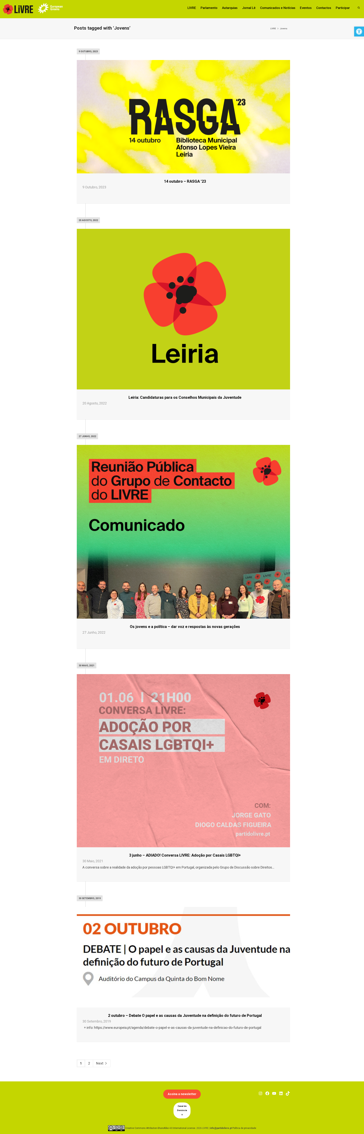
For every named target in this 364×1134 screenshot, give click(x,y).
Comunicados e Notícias (277, 8)
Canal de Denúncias (182, 1110)
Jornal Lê (249, 8)
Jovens (283, 28)
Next (100, 1063)
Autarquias (230, 8)
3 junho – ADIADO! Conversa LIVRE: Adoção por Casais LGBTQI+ (185, 855)
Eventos (306, 8)
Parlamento (209, 8)
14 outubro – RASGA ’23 (185, 181)
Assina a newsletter (182, 1094)
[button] (359, 31)
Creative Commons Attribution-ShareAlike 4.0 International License (160, 1128)
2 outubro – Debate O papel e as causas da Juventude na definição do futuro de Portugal (185, 1015)
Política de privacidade (244, 1128)
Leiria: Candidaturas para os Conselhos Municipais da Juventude (185, 397)
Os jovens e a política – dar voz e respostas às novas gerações (185, 626)
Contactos (323, 8)
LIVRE (191, 8)
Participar (343, 8)
